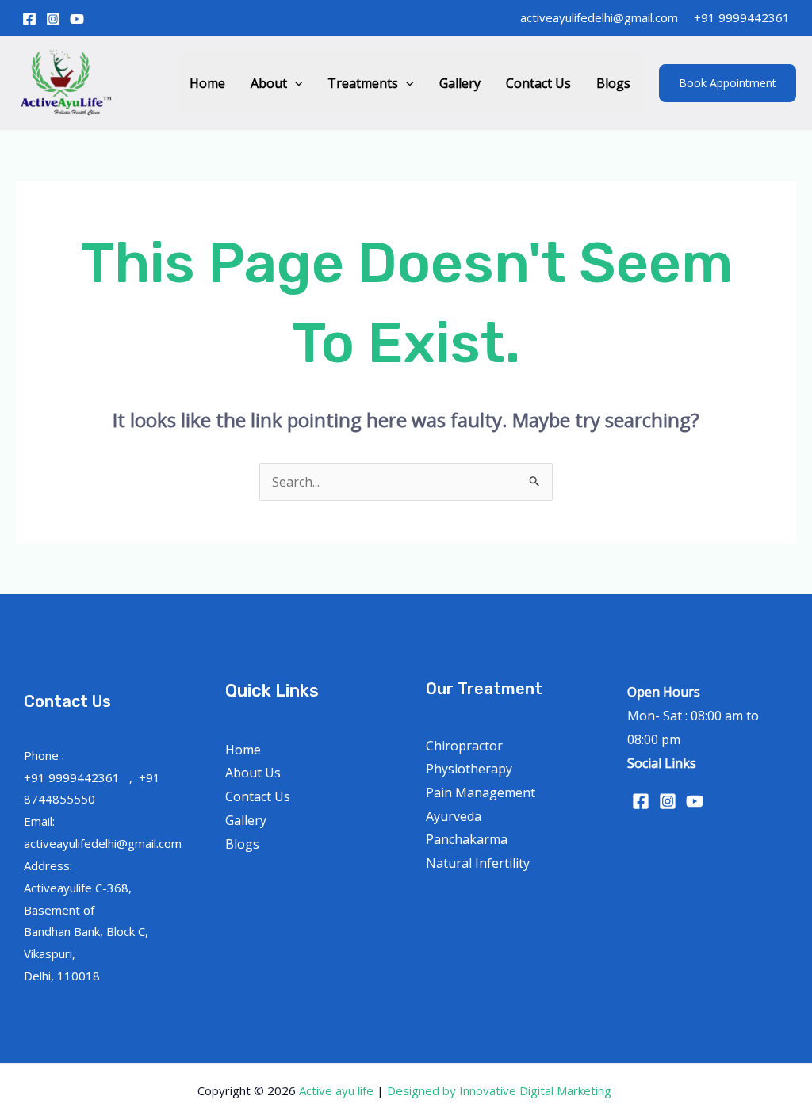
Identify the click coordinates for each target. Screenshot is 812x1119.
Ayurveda (453, 816)
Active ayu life (338, 1090)
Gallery (460, 83)
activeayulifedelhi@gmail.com (599, 17)
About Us (253, 772)
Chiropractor (464, 745)
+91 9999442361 (742, 17)
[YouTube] (77, 19)
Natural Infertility (478, 863)
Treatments (362, 83)
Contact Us (538, 83)
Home (207, 83)
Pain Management (480, 792)
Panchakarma (467, 839)
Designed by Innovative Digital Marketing (501, 1090)
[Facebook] (29, 19)
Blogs (613, 83)
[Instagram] (53, 19)
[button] (295, 83)
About (269, 83)
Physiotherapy (469, 768)
